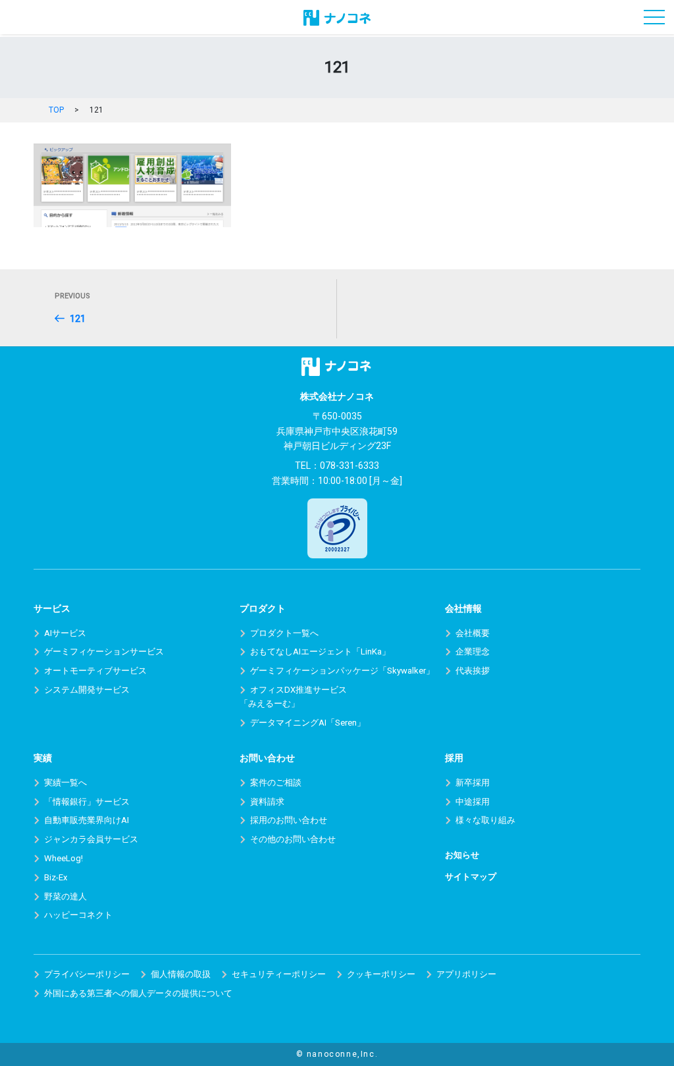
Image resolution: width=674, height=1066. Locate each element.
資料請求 (267, 802)
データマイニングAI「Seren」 (307, 723)
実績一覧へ (65, 782)
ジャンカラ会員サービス (91, 839)
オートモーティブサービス (95, 671)
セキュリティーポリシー (279, 974)
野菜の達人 (65, 896)
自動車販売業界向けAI (86, 820)
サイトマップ (470, 877)
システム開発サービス (87, 690)
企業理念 (472, 651)
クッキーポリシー (381, 974)
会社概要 (472, 633)
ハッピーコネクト (78, 915)
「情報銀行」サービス (87, 802)
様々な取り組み (485, 820)
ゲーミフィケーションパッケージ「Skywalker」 (342, 671)
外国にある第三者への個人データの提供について (138, 993)
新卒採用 (472, 782)
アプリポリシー (466, 974)
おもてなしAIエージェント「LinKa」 (320, 651)
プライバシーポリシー (87, 974)
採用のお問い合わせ (288, 820)
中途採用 (472, 802)
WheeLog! (63, 858)
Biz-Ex (55, 877)
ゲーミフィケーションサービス (104, 651)
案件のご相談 (275, 782)
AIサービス (65, 633)
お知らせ (462, 855)
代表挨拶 (472, 671)
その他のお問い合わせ (293, 839)
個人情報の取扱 (181, 974)
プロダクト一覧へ (284, 633)
